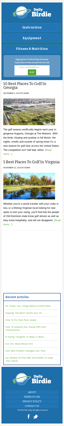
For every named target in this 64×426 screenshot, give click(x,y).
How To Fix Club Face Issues (20, 320)
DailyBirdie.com (32, 12)
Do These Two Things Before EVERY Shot (28, 306)
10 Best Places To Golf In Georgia (24, 85)
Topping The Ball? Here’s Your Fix (23, 313)
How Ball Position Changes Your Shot (25, 350)
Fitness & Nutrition (32, 49)
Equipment (32, 38)
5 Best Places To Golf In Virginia (31, 162)
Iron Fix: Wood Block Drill (19, 344)
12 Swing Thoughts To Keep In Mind (24, 337)
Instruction (32, 27)
